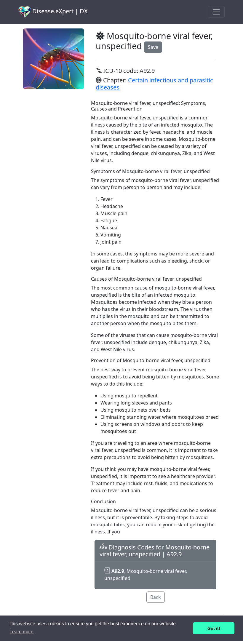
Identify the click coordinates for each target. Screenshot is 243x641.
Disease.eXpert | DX (59, 11)
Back (155, 597)
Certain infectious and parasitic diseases (154, 83)
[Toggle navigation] (216, 12)
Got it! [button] (213, 628)
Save (153, 47)
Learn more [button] (21, 631)
